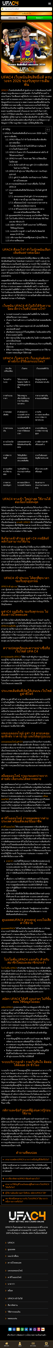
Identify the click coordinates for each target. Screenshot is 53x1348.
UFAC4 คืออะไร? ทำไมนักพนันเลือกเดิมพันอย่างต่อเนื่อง (27, 141)
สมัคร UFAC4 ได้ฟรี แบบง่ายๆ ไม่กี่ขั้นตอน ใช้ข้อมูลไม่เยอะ (28, 226)
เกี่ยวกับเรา (11, 1335)
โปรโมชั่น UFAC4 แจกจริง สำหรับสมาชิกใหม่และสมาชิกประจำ (29, 220)
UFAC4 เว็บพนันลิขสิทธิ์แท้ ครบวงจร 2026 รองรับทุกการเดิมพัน (26, 135)
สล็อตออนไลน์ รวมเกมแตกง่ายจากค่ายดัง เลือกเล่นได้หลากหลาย (30, 204)
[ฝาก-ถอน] (33, 1343)
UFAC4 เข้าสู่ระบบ (9, 586)
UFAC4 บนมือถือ (8, 626)
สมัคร (20, 1346)
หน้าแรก (6, 1346)
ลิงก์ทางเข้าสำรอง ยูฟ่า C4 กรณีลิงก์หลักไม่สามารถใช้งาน (31, 166)
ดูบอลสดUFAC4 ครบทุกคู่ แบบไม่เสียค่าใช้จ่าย (29, 215)
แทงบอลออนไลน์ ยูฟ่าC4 (12, 742)
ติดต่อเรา (21, 1335)
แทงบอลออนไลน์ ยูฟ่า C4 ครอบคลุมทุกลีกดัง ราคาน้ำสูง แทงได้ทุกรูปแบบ (30, 198)
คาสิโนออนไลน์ (8, 827)
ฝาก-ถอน (33, 1346)
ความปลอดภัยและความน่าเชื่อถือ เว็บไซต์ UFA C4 (27, 185)
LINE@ (46, 1346)
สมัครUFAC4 (7, 1007)
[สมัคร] (19, 1343)
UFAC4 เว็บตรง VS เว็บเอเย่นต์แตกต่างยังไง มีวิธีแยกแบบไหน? (28, 154)
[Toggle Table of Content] (46, 130)
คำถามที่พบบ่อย (17, 241)
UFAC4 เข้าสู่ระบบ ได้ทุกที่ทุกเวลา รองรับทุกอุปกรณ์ (28, 172)
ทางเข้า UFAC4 (23, 522)
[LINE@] (46, 1343)
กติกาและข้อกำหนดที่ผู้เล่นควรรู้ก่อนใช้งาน (28, 237)
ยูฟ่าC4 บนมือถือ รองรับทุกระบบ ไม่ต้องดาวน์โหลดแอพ (31, 179)
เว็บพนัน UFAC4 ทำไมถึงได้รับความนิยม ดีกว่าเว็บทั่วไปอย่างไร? (27, 147)
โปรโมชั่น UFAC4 (9, 968)
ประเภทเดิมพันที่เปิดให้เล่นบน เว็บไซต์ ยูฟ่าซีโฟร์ (28, 191)
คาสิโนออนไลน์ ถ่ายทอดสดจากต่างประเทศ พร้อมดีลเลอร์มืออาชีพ (29, 210)
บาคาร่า (9, 861)
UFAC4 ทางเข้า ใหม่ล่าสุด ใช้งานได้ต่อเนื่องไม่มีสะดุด (28, 160)
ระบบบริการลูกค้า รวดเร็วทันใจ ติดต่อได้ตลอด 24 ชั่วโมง (27, 232)
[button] (49, 3)
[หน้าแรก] (6, 1343)
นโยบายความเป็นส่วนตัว (36, 1335)
